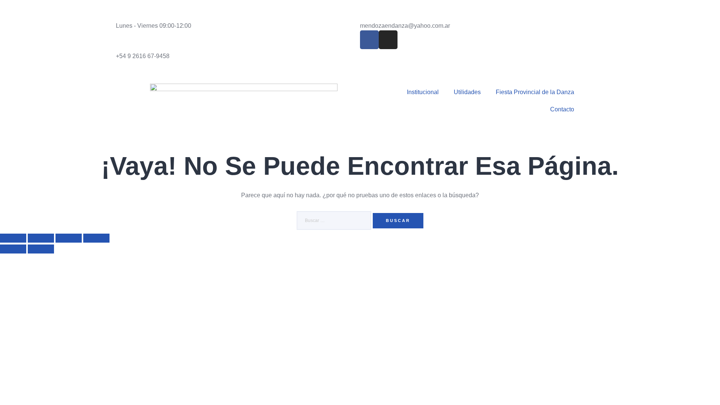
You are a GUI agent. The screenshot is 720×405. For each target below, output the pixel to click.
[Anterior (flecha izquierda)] (13, 249)
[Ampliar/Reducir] (13, 238)
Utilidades (467, 92)
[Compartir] (69, 238)
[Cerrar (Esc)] (96, 238)
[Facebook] (369, 39)
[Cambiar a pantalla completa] (41, 238)
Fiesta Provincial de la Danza (535, 92)
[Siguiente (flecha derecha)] (41, 249)
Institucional (423, 92)
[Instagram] (388, 39)
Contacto (562, 109)
